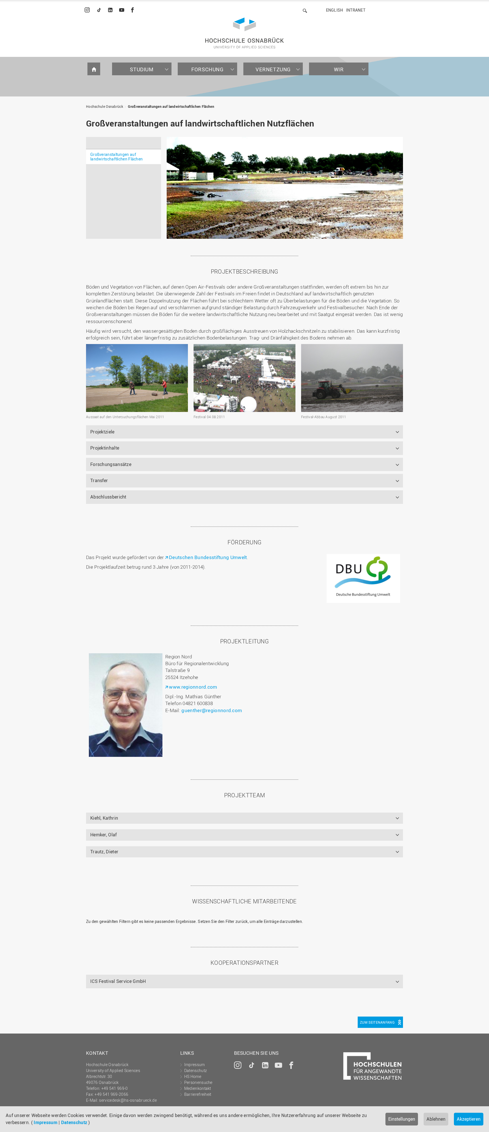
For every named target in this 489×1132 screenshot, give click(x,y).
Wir (339, 69)
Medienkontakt (197, 1088)
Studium (141, 69)
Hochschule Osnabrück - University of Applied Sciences (244, 33)
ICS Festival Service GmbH (118, 981)
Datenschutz (74, 1122)
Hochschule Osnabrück (104, 106)
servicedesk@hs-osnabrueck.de (127, 1100)
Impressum (45, 1122)
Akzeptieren (469, 1119)
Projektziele (102, 432)
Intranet (355, 10)
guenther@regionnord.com (211, 710)
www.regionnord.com (193, 687)
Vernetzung (273, 69)
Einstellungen (401, 1119)
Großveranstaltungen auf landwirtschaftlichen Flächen (171, 106)
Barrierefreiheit (197, 1094)
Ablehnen (435, 1119)
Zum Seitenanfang (377, 1022)
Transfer (99, 480)
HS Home (192, 1076)
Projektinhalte (104, 448)
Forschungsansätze (110, 464)
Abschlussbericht (108, 497)
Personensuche (198, 1082)
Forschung (207, 69)
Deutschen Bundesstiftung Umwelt (208, 557)
